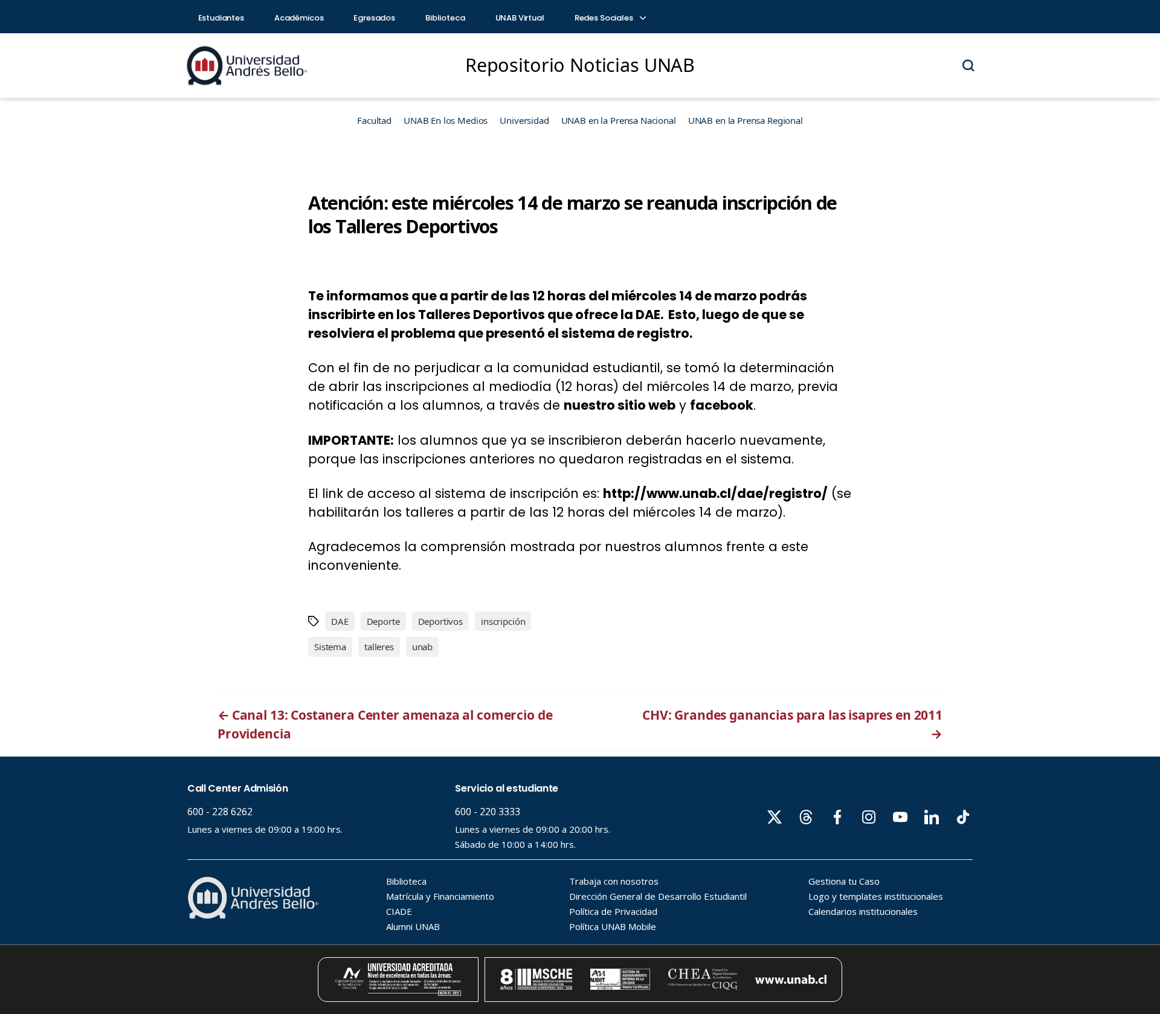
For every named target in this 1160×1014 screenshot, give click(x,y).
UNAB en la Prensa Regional (745, 120)
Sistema (330, 647)
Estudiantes (221, 18)
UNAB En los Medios (446, 120)
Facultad (374, 120)
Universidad (524, 120)
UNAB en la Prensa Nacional (618, 120)
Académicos (299, 18)
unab (422, 647)
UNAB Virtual (519, 18)
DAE (340, 621)
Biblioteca (445, 18)
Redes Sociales (605, 18)
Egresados (374, 18)
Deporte (383, 621)
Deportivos (440, 621)
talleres (379, 647)
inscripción (503, 621)
